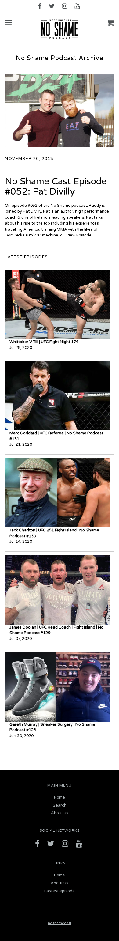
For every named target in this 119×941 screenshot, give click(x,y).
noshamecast (59, 923)
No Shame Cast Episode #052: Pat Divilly (55, 186)
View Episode (79, 235)
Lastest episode (59, 891)
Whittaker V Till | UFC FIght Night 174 (43, 341)
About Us (59, 883)
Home (59, 797)
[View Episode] (59, 110)
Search (60, 805)
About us (59, 813)
